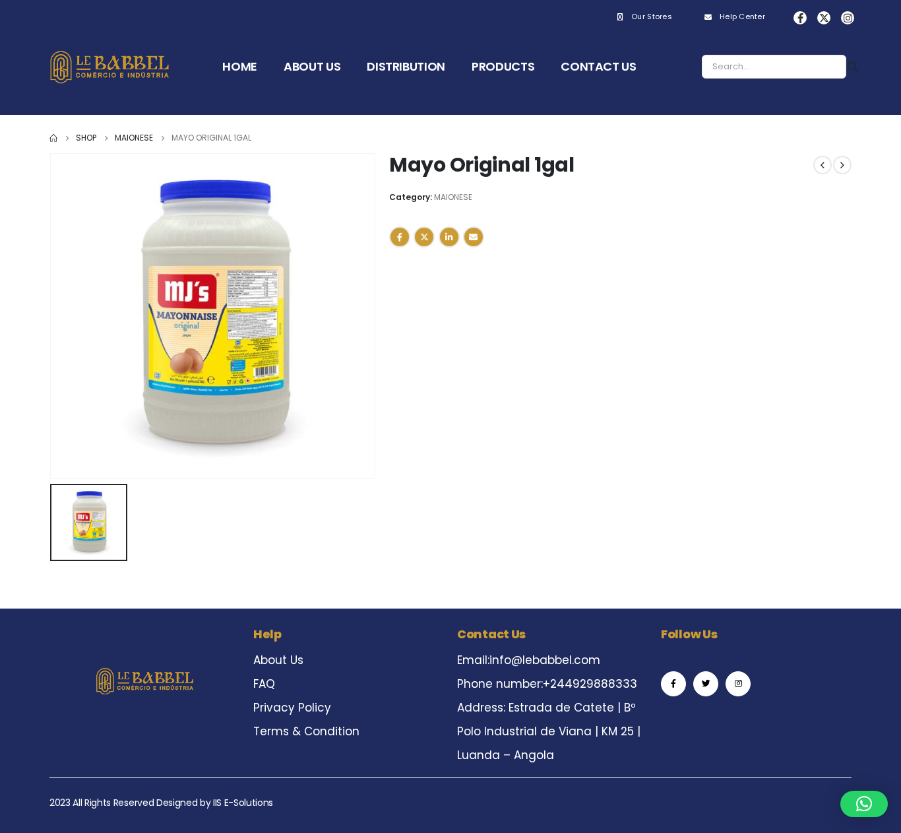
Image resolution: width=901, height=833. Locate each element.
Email (473, 237)
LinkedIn (449, 237)
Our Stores (651, 16)
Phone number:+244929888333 (547, 684)
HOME (239, 66)
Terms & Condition (306, 731)
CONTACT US (599, 66)
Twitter (424, 237)
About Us (278, 660)
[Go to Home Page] (53, 138)
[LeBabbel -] (109, 67)
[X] (823, 17)
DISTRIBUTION (406, 66)
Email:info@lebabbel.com (528, 660)
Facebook (399, 237)
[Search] (852, 66)
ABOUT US (312, 66)
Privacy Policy (292, 708)
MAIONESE (453, 197)
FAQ (264, 684)
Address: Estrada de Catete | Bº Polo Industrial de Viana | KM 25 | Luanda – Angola (548, 731)
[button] (864, 804)
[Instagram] (847, 17)
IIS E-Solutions (243, 802)
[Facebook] (800, 17)
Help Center (742, 16)
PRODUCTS (503, 66)
